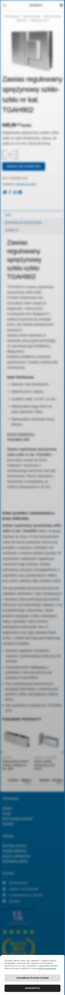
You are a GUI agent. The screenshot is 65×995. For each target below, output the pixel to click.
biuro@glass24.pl (18, 882)
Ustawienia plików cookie (32, 978)
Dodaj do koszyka (23, 166)
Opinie (7, 808)
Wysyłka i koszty (14, 845)
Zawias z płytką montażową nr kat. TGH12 (44, 765)
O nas (6, 813)
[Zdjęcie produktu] (32, 49)
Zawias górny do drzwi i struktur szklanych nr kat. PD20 (15, 765)
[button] (4, 5)
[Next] (62, 758)
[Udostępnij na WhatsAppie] (4, 192)
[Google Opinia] (18, 921)
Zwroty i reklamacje (16, 855)
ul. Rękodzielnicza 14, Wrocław (26, 895)
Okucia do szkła (31, 16)
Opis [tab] (8, 214)
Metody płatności (14, 850)
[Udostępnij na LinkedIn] (20, 192)
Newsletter (14, 901)
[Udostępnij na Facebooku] (9, 192)
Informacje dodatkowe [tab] (23, 222)
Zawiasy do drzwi (39, 20)
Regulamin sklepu (15, 860)
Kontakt (7, 823)
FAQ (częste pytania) (17, 818)
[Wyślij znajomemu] (15, 192)
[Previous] (2, 758)
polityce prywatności (47, 968)
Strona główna (12, 16)
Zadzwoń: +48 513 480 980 (23, 888)
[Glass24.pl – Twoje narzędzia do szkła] (35, 5)
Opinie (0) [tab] (12, 229)
